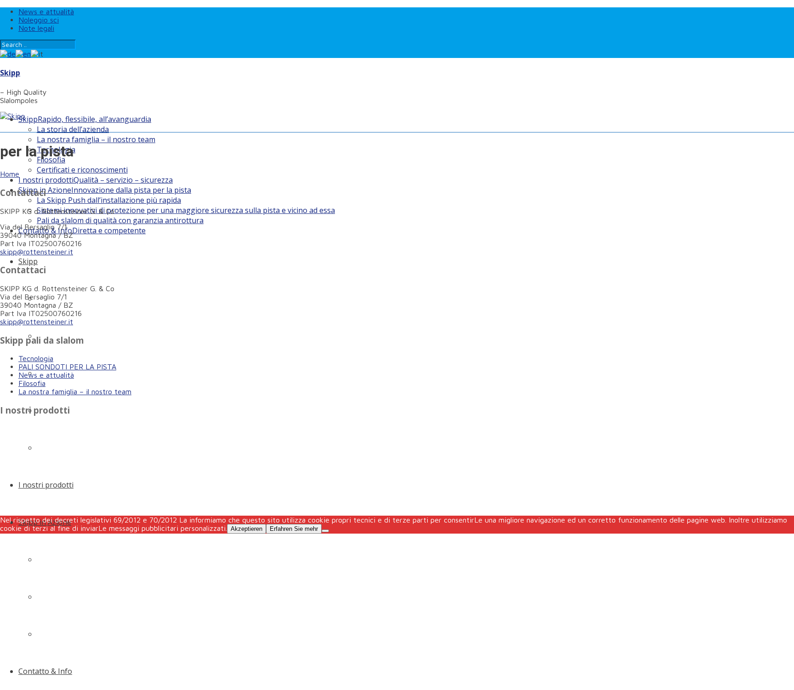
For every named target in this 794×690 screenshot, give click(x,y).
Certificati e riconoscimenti (82, 170)
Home (9, 174)
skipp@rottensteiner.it (36, 251)
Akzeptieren (246, 528)
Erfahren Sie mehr (294, 528)
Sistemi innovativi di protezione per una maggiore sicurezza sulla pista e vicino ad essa (186, 210)
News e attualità (46, 11)
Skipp (10, 73)
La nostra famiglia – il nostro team (96, 139)
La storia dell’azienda (73, 129)
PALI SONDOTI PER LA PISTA (67, 366)
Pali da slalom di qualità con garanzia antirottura (120, 220)
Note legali (36, 28)
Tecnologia (35, 358)
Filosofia (31, 383)
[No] (325, 530)
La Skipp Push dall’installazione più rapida (109, 200)
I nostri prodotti (95, 180)
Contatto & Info (82, 230)
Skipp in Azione (104, 190)
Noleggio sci (38, 20)
